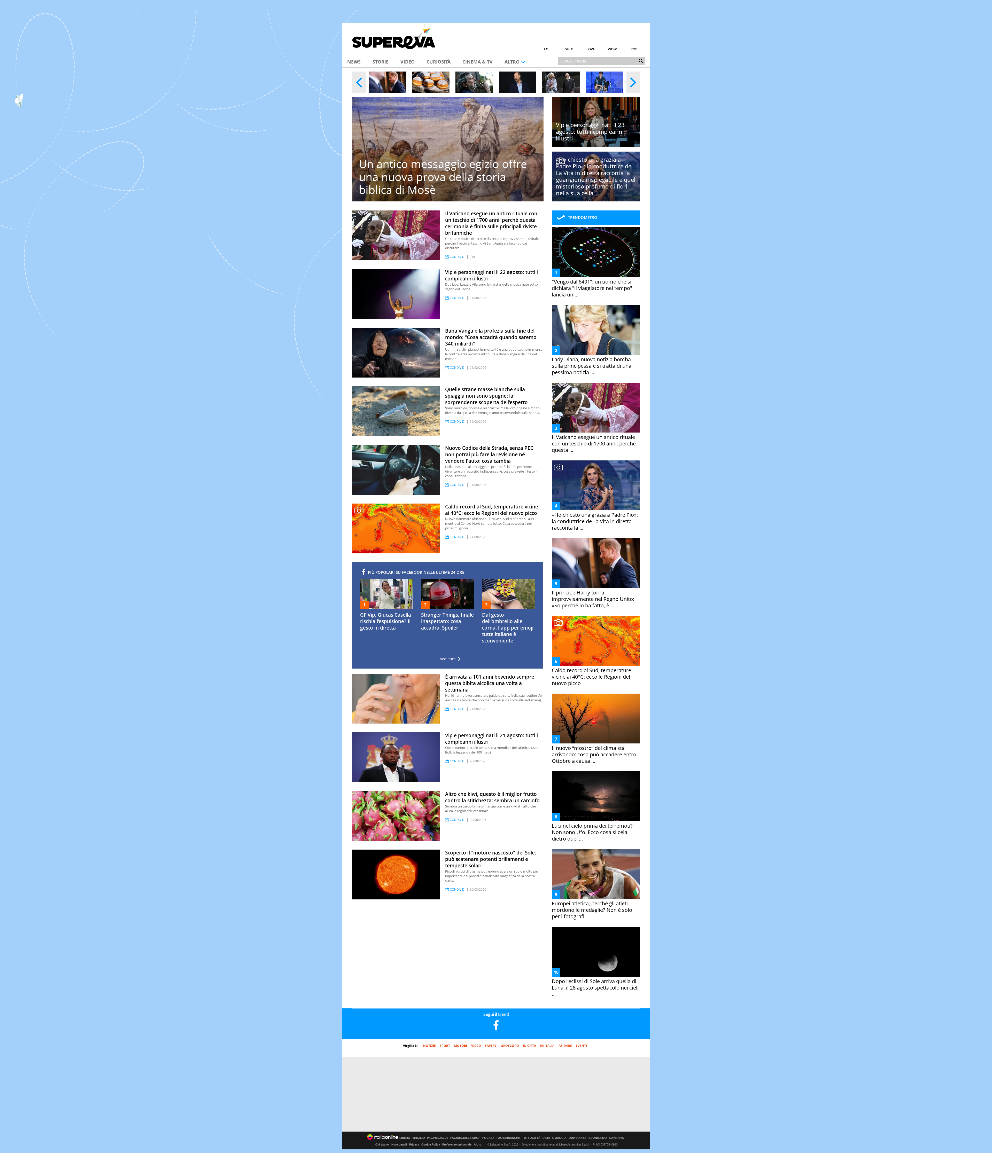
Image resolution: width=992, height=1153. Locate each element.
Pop (634, 49)
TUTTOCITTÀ (531, 1137)
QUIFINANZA (577, 1137)
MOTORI (460, 1046)
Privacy (414, 1144)
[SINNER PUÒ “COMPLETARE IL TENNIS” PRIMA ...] (604, 82)
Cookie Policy (430, 1144)
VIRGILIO (418, 1137)
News (354, 62)
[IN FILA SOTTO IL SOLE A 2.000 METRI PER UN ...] (431, 82)
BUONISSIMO (597, 1137)
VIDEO (476, 1046)
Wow (612, 49)
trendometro (582, 217)
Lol (547, 49)
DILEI (546, 1137)
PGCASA (488, 1137)
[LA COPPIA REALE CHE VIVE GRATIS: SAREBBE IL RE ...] (561, 82)
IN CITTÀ (529, 1046)
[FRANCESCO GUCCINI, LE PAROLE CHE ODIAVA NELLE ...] (474, 82)
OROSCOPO (510, 1046)
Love (590, 49)
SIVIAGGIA (559, 1137)
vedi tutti (448, 659)
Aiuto (477, 1144)
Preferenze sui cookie (456, 1144)
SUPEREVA (616, 1137)
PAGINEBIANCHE (508, 1137)
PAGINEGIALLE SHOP (465, 1137)
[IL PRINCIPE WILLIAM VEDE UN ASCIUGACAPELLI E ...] (517, 82)
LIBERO (404, 1137)
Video (407, 62)
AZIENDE (565, 1046)
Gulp (568, 49)
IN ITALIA (547, 1046)
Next (633, 82)
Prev (359, 82)
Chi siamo (382, 1144)
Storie (381, 62)
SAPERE (491, 1046)
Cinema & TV (477, 62)
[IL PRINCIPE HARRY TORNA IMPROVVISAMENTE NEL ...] (387, 82)
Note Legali (399, 1144)
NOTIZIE (429, 1046)
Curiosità (439, 62)
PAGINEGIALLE (437, 1137)
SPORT (445, 1046)
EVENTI (581, 1046)
